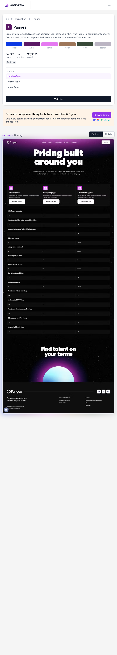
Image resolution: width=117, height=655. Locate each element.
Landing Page (14, 76)
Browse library (101, 114)
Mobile (108, 134)
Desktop (95, 134)
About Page (13, 87)
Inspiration (20, 18)
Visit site (58, 99)
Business (11, 62)
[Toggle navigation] (109, 5)
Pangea (36, 18)
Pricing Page (13, 81)
